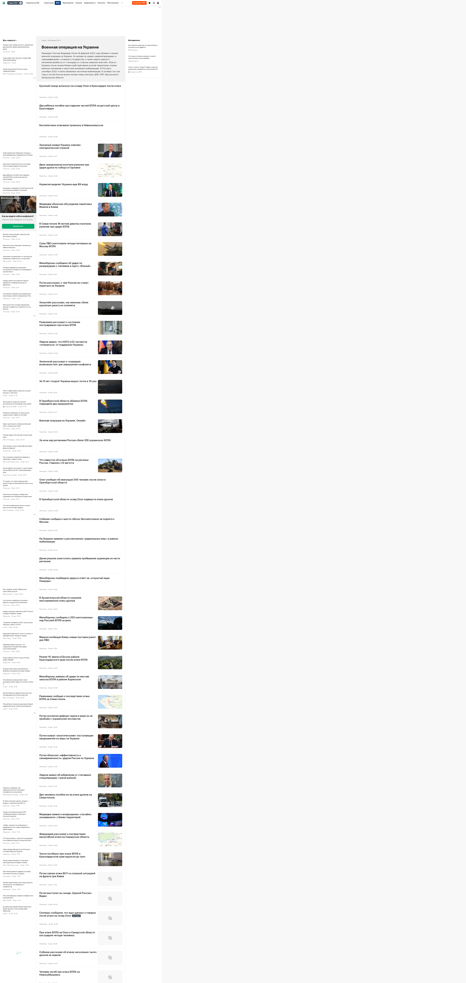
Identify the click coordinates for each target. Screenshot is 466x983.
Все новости (9, 40)
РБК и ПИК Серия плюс (11, 461)
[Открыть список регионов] (149, 3)
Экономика (7, 450)
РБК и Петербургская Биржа (13, 73)
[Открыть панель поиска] (153, 2)
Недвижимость (133, 61)
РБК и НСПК (7, 261)
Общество (6, 62)
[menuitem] (33, 3)
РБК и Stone (7, 638)
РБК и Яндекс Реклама (10, 794)
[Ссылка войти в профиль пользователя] (158, 3)
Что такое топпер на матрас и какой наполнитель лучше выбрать (141, 57)
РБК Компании (8, 594)
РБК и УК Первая (8, 439)
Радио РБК (12, 3)
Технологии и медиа (10, 475)
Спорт (5, 395)
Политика (6, 51)
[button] (149, 3)
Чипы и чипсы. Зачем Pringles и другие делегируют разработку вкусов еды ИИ (143, 68)
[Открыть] (18, 3)
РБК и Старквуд (8, 510)
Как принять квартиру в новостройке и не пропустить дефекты (143, 46)
